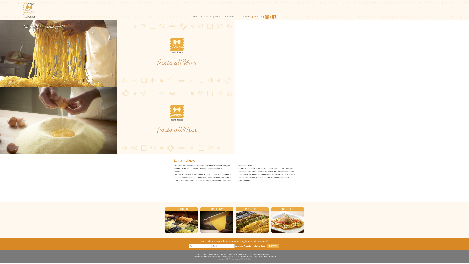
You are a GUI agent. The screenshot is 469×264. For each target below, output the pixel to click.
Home (195, 17)
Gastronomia (230, 17)
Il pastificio (206, 17)
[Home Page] (29, 10)
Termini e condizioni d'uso (254, 246)
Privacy (243, 259)
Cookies (248, 259)
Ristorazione (245, 17)
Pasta (217, 17)
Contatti (258, 17)
